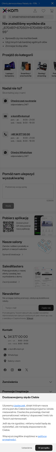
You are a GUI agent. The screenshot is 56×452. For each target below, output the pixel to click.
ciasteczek (19, 405)
